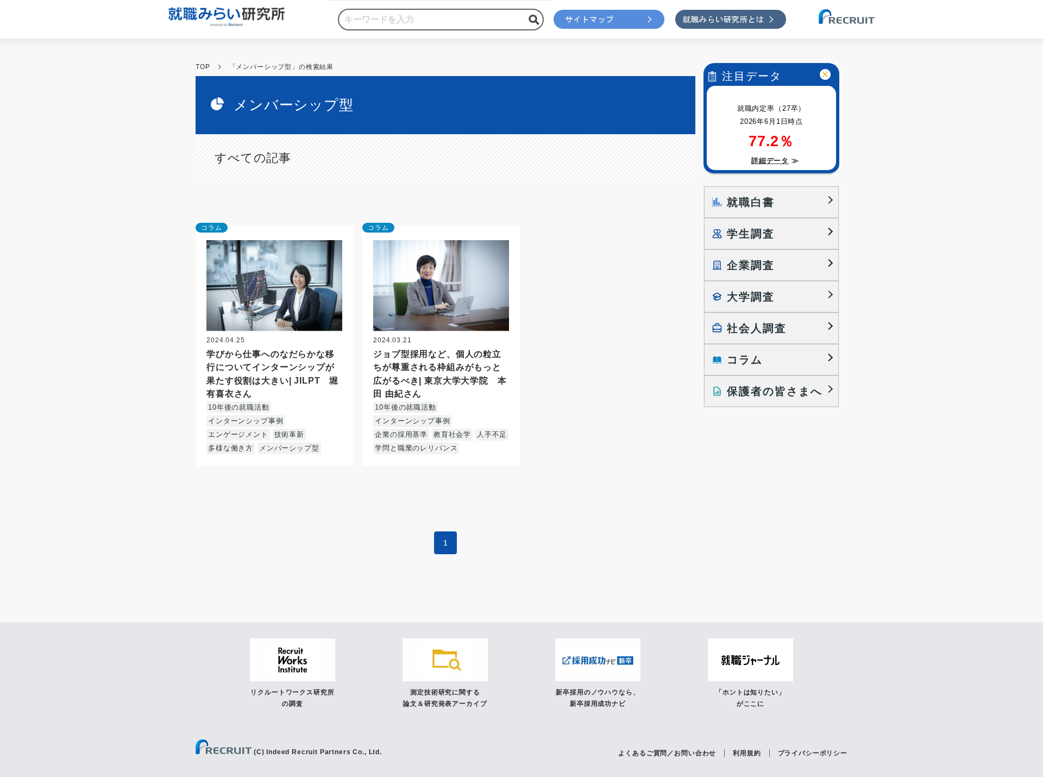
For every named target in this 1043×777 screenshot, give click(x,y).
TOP (203, 67)
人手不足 (492, 434)
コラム (211, 227)
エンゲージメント (238, 434)
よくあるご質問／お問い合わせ (667, 753)
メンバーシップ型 (289, 448)
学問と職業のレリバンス (416, 448)
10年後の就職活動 (238, 407)
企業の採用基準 (401, 434)
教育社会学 (452, 434)
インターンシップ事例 (245, 421)
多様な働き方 (230, 448)
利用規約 (747, 753)
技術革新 (289, 434)
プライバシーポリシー (812, 753)
